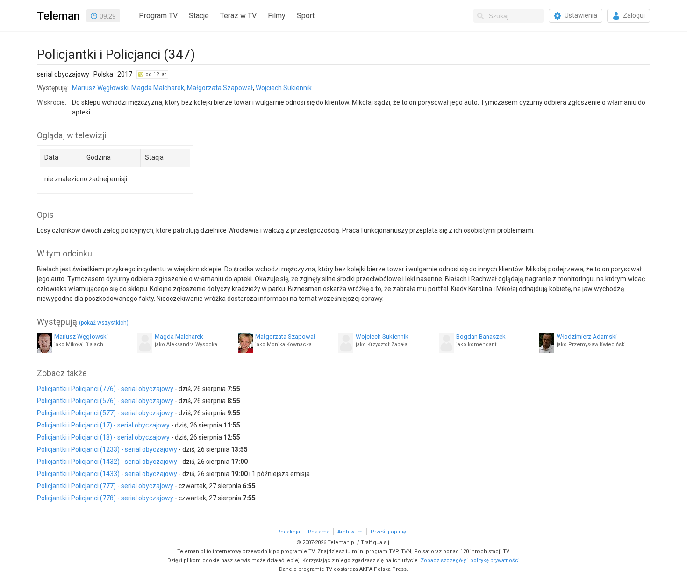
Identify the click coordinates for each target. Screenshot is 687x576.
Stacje (199, 15)
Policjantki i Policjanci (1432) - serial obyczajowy (107, 461)
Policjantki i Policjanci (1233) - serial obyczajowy (107, 449)
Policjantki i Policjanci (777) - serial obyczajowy (105, 486)
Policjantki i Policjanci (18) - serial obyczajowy (103, 437)
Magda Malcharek (157, 88)
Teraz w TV (238, 15)
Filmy (277, 15)
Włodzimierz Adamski (587, 336)
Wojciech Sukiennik (284, 88)
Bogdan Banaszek (481, 336)
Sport (306, 15)
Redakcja (288, 532)
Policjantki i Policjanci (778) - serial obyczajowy (105, 498)
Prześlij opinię (388, 532)
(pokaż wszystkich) (104, 323)
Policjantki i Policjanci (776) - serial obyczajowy (105, 388)
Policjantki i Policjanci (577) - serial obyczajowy (105, 413)
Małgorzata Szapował (220, 88)
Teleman (58, 15)
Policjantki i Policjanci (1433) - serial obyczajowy (107, 473)
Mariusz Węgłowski (100, 88)
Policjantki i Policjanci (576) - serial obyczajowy (105, 401)
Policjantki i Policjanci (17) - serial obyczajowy (103, 425)
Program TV (158, 15)
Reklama (318, 532)
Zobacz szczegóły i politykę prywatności (470, 560)
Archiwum (350, 532)
